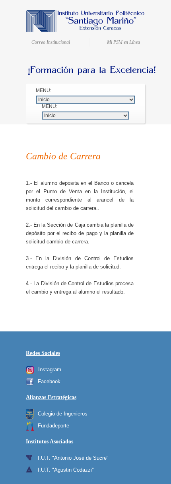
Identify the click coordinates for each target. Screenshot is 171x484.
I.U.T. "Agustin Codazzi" (66, 470)
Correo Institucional (50, 42)
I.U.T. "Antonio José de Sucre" (73, 458)
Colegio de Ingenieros (62, 414)
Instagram (49, 369)
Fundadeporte (53, 426)
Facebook (49, 381)
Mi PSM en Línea (123, 42)
